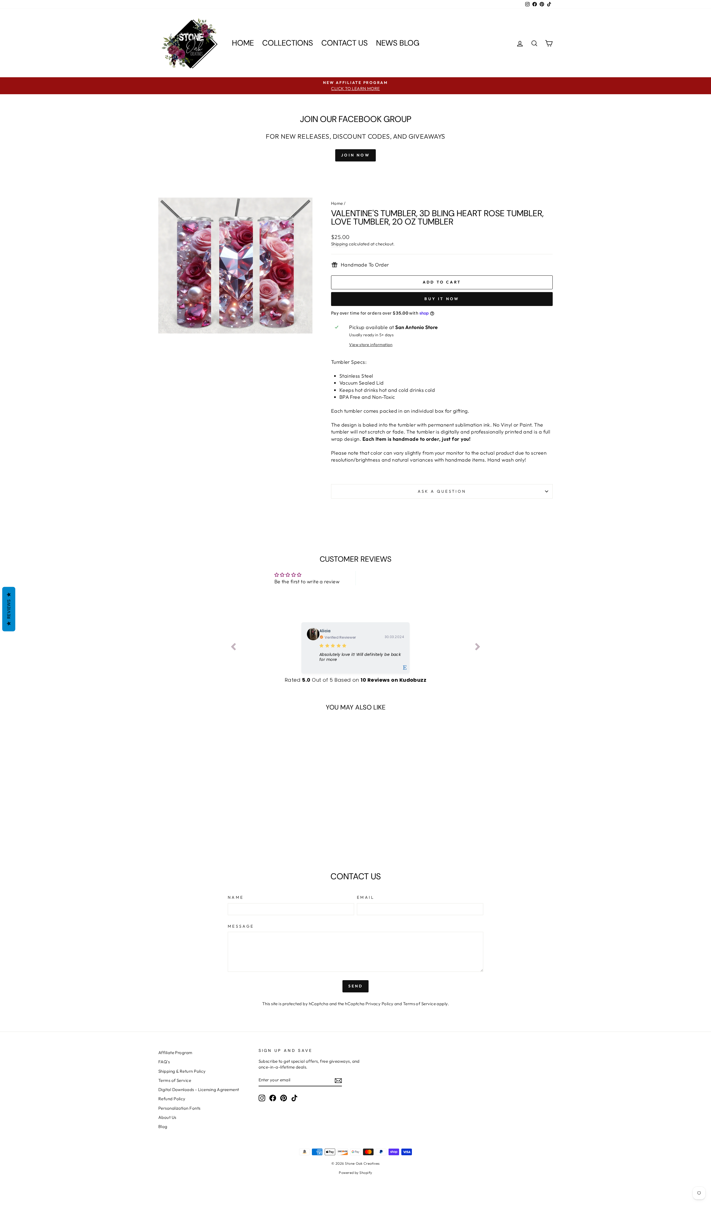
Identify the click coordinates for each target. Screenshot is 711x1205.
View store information (370, 344)
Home (243, 43)
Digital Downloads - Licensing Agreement (198, 1089)
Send (355, 986)
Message (241, 926)
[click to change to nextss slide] (477, 648)
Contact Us (344, 43)
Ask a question (442, 491)
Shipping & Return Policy (182, 1071)
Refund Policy (172, 1098)
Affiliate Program (175, 1052)
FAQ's (164, 1061)
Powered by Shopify (355, 1172)
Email (366, 897)
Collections (287, 43)
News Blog (397, 43)
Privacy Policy (379, 1003)
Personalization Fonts (179, 1108)
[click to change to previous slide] (233, 648)
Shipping (339, 244)
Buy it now (441, 298)
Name (236, 897)
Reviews (9, 609)
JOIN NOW (355, 155)
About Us (167, 1117)
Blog (162, 1126)
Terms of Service (419, 1003)
